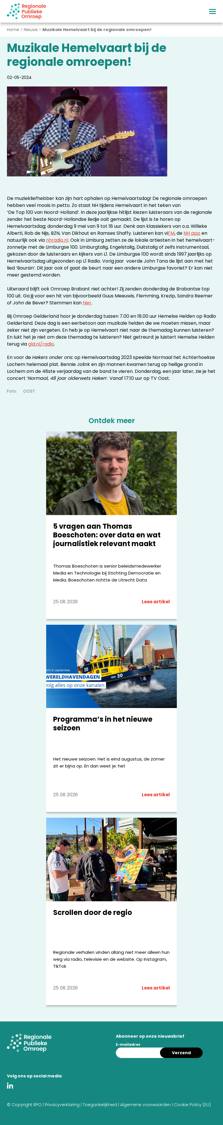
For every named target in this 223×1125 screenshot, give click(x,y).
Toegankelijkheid (100, 1105)
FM (171, 233)
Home (13, 29)
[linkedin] (11, 1086)
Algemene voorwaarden (145, 1105)
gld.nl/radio (41, 344)
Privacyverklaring (62, 1105)
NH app (192, 233)
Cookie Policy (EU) (192, 1105)
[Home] (26, 11)
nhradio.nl (57, 240)
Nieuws (31, 29)
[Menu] (212, 11)
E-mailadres (128, 1044)
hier (87, 302)
